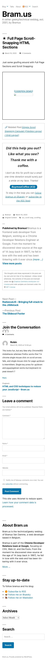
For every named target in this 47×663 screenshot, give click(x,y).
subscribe (9, 484)
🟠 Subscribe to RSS (15, 591)
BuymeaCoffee (23, 186)
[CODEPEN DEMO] (23, 91)
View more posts (12, 263)
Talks (12, 6)
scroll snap (29, 217)
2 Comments (26, 53)
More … (6, 566)
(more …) (38, 259)
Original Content (11, 217)
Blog (4, 6)
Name (5, 443)
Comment (6, 415)
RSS (26, 6)
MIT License (10, 287)
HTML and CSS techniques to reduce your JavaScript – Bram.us (21, 388)
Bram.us (17, 14)
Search (35, 6)
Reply (4, 378)
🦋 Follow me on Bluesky (18, 594)
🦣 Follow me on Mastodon (19, 597)
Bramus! (8, 215)
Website (5, 468)
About (18, 6)
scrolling (37, 217)
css (23, 217)
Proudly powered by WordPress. (20, 657)
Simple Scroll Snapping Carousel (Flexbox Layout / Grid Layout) (23, 131)
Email (4, 456)
